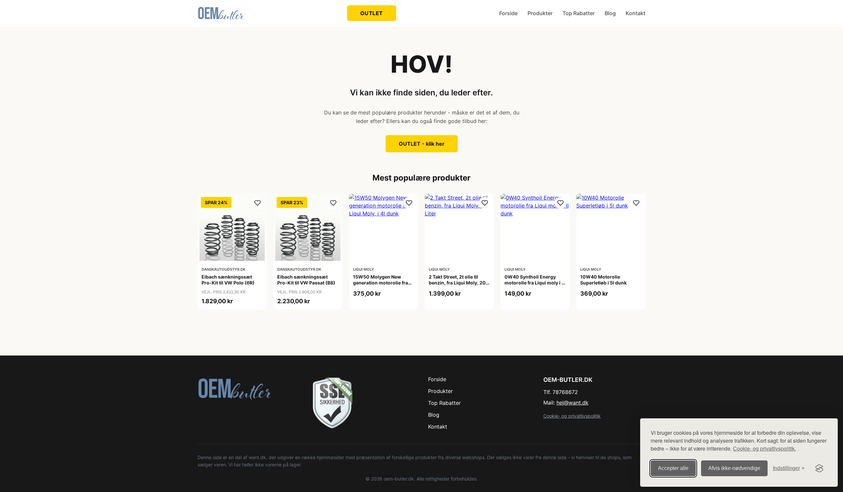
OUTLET (371, 13)
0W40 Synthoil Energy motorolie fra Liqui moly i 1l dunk (534, 282)
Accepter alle (673, 468)
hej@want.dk (572, 402)
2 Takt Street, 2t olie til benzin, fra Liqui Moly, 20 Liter (457, 282)
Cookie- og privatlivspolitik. (764, 448)
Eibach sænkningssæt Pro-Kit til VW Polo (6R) (228, 279)
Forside (508, 13)
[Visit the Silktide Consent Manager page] (819, 468)
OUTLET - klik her (422, 143)
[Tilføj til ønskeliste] (257, 203)
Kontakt (635, 13)
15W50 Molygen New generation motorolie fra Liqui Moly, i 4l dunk (380, 282)
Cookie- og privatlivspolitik (572, 416)
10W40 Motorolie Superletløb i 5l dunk (603, 279)
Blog (610, 13)
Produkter (540, 13)
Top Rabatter (578, 13)
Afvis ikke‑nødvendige (734, 468)
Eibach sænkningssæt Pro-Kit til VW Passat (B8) (306, 279)
